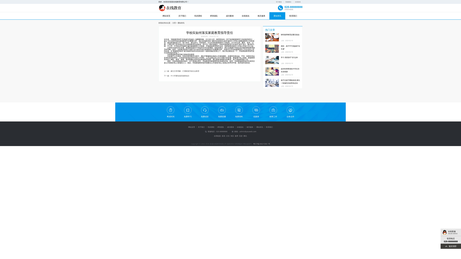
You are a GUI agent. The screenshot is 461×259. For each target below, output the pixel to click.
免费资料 (239, 116)
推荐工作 (273, 116)
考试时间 (170, 116)
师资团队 (214, 16)
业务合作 (290, 116)
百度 (241, 136)
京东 (228, 136)
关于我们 (182, 16)
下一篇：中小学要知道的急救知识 (176, 76)
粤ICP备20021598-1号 (261, 144)
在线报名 (298, 2)
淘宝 (232, 136)
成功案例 (230, 16)
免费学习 (188, 116)
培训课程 (198, 16)
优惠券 (256, 116)
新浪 (223, 136)
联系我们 (293, 16)
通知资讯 (277, 16)
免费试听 (205, 116)
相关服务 (261, 16)
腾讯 (245, 136)
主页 (174, 23)
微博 (236, 136)
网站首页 (166, 16)
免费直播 (222, 116)
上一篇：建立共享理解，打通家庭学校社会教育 (181, 71)
